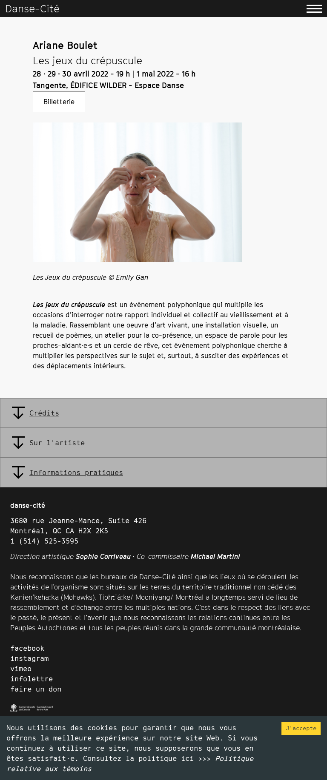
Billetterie (59, 101)
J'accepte (301, 728)
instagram (29, 658)
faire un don (35, 689)
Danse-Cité (32, 8)
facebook (27, 648)
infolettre (31, 679)
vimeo (21, 668)
